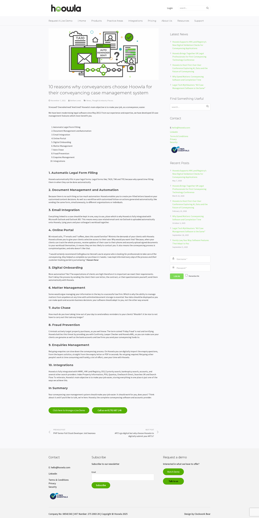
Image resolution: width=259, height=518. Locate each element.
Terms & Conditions (179, 136)
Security (174, 142)
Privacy (173, 139)
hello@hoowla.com (181, 127)
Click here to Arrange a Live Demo (69, 410)
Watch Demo (173, 471)
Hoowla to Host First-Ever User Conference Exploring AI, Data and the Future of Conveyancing (190, 68)
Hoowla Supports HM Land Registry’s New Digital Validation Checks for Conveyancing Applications (189, 45)
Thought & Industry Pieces (102, 100)
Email (94, 472)
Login (170, 8)
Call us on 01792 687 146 (110, 410)
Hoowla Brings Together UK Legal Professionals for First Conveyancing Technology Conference (189, 56)
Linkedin (174, 132)
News (88, 100)
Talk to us (173, 481)
